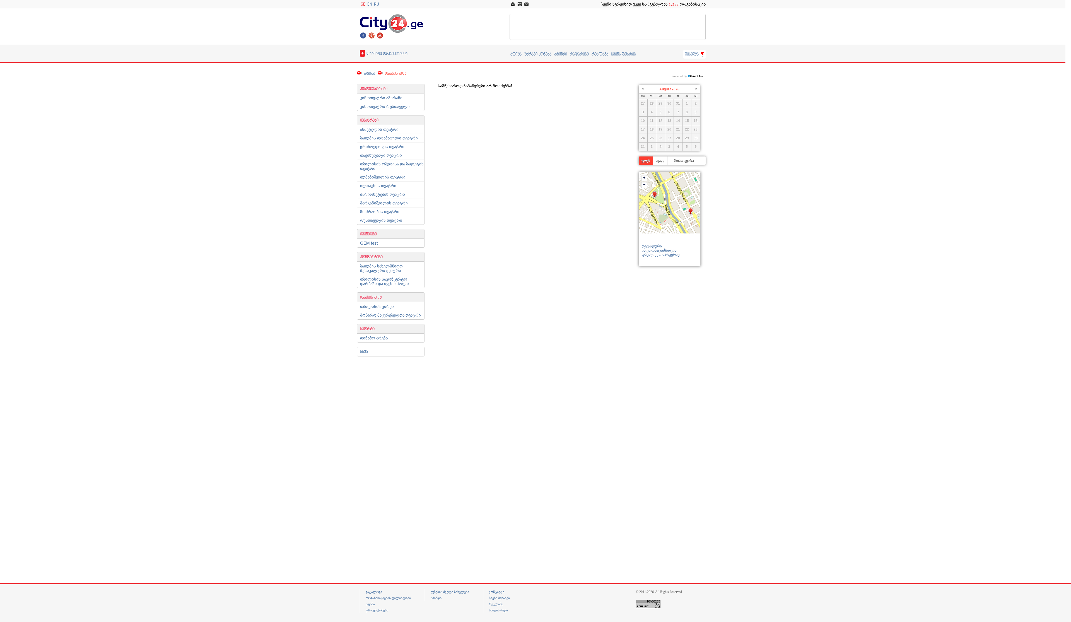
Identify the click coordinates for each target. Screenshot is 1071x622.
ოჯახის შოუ (371, 297)
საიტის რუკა (498, 610)
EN (369, 4)
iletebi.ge (695, 76)
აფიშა (516, 54)
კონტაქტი (496, 592)
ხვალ (660, 161)
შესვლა (692, 54)
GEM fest (369, 243)
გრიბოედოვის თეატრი (382, 146)
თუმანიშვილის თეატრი (383, 177)
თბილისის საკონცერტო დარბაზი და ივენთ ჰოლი (384, 281)
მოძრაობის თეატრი (379, 211)
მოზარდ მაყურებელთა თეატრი (390, 315)
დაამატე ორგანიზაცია (384, 53)
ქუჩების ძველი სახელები (450, 592)
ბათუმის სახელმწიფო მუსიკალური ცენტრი (381, 268)
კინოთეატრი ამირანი (381, 98)
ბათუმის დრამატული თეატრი (389, 138)
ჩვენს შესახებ (623, 54)
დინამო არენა (374, 338)
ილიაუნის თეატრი (378, 186)
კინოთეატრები (373, 88)
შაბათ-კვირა (684, 161)
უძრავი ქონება (537, 54)
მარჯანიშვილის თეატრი (384, 203)
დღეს (645, 161)
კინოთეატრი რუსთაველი (385, 106)
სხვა (364, 351)
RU (376, 4)
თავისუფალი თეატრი (381, 155)
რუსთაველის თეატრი (381, 220)
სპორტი (367, 328)
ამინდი (560, 54)
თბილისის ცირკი (377, 306)
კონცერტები (371, 256)
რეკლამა (600, 54)
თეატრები (369, 120)
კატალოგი (374, 592)
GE (363, 4)
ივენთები (368, 234)
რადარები (579, 54)
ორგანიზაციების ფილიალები (388, 598)
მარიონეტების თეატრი (382, 194)
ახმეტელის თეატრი (379, 129)
